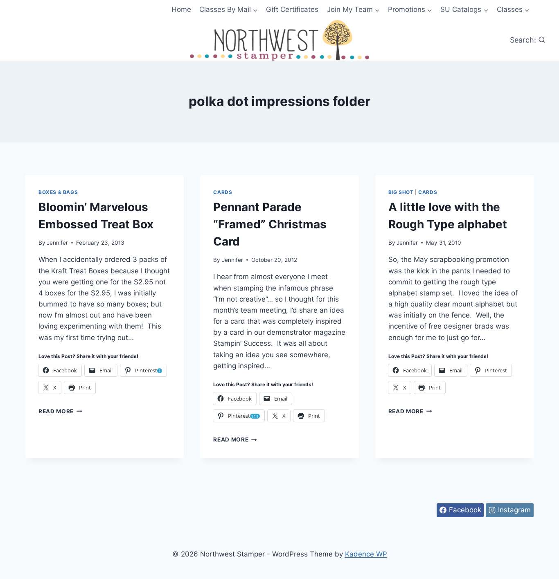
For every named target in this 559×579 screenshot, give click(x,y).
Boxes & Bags (58, 192)
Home (181, 9)
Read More (60, 411)
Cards (222, 192)
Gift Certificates (292, 9)
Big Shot (401, 192)
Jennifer (57, 242)
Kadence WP (366, 554)
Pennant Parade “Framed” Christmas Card (270, 224)
